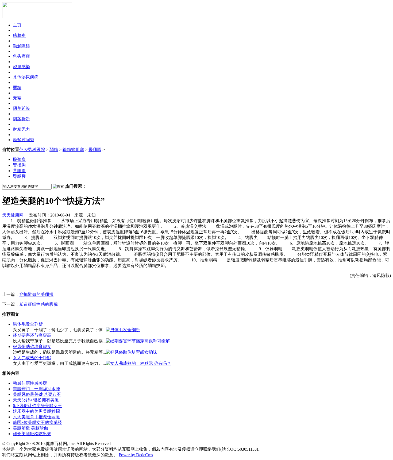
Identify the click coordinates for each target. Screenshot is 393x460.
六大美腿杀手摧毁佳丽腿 (36, 417)
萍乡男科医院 (32, 149)
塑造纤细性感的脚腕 (38, 304)
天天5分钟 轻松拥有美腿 (36, 400)
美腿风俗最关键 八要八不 (37, 394)
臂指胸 (19, 165)
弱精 (53, 149)
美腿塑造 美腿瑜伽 (30, 428)
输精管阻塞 (73, 149)
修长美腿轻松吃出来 (32, 433)
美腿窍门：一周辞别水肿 (36, 388)
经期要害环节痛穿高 (32, 335)
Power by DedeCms (136, 455)
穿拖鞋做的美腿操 (36, 294)
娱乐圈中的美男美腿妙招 (36, 411)
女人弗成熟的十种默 (32, 357)
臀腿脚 (94, 149)
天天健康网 (13, 215)
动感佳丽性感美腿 (30, 383)
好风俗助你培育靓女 (32, 346)
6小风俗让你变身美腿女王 (37, 405)
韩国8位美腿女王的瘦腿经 (37, 422)
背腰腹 (19, 170)
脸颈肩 (19, 159)
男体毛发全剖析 (28, 324)
